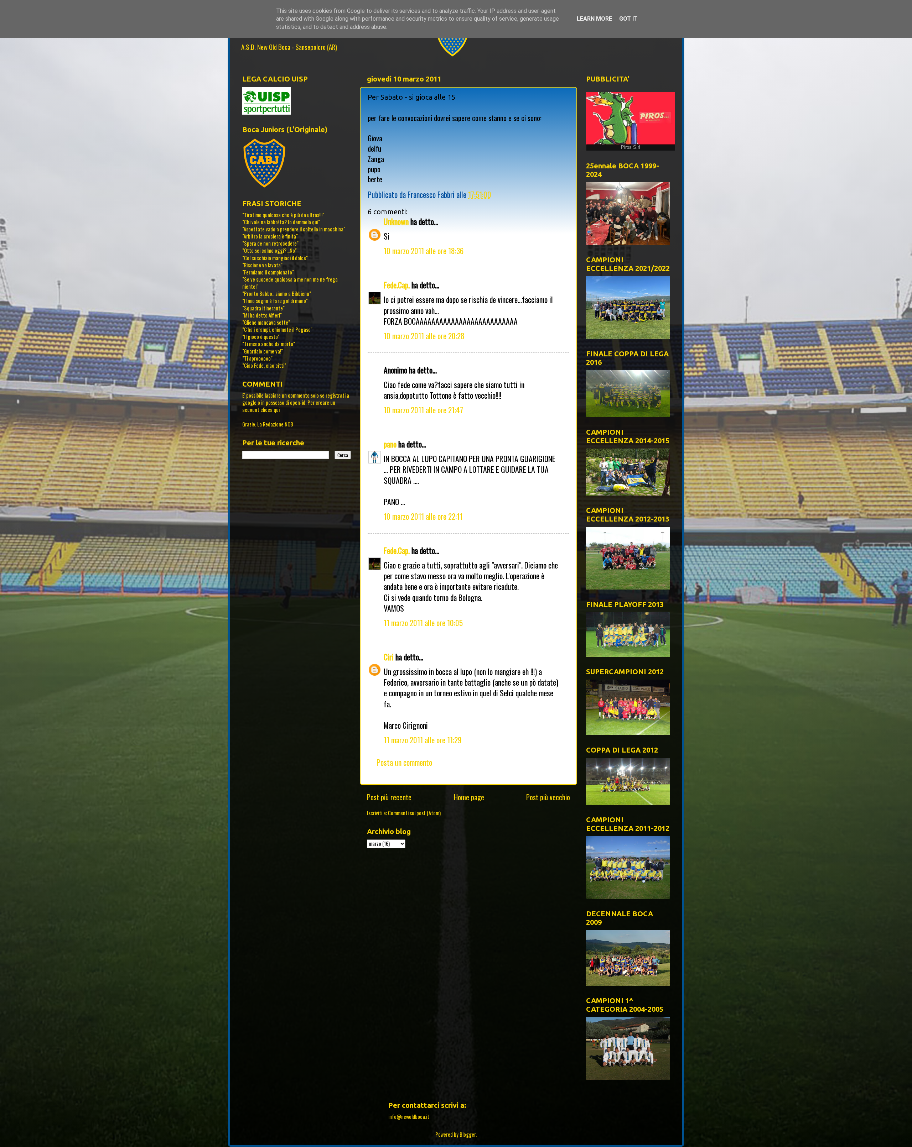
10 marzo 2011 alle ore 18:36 (423, 250)
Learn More (594, 18)
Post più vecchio (548, 797)
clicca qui (270, 409)
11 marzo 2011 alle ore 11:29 (423, 739)
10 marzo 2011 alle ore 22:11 (423, 516)
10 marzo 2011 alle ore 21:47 (423, 409)
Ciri (389, 656)
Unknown (396, 221)
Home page (469, 797)
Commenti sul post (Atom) (414, 813)
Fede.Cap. (397, 284)
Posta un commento (404, 762)
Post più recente (389, 797)
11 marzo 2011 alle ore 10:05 (423, 622)
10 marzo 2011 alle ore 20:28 (424, 335)
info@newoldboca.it (408, 1116)
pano (390, 444)
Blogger (468, 1134)
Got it (628, 18)
